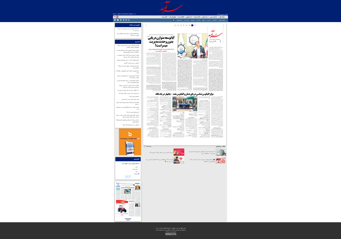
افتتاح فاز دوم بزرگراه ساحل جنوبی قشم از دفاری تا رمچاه (127, 103)
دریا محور (205, 17)
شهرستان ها (173, 17)
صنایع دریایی (213, 17)
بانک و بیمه (197, 17)
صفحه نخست (222, 20)
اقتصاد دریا (181, 17)
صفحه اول (222, 17)
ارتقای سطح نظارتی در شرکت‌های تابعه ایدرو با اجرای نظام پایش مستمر (128, 81)
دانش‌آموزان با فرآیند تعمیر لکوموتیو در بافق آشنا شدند (127, 72)
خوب (136, 171)
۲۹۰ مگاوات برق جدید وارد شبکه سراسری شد (128, 90)
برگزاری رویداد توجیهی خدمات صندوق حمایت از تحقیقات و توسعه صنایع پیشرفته (127, 51)
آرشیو (203, 20)
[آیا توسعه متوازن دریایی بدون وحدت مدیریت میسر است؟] (184, 60)
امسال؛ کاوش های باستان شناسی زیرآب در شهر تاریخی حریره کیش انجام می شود (127, 116)
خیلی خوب (135, 169)
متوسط (136, 174)
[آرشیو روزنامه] (117, 19)
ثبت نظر (128, 177)
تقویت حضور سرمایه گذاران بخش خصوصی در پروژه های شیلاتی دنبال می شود (128, 56)
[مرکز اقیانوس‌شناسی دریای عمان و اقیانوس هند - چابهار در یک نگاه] (185, 115)
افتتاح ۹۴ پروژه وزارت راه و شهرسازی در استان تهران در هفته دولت (128, 77)
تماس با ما (186, 20)
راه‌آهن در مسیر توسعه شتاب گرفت (130, 125)
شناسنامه (214, 20)
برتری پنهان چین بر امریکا (133, 112)
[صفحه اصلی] (114, 19)
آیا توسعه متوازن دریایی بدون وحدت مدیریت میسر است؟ (128, 30)
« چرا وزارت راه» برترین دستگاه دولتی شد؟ (129, 93)
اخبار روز (198, 20)
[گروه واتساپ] (128, 19)
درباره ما (208, 20)
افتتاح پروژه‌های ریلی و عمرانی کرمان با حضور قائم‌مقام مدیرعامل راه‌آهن (128, 46)
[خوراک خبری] (120, 19)
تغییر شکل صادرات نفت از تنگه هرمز (130, 99)
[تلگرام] (123, 19)
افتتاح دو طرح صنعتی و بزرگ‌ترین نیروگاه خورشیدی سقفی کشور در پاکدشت (129, 86)
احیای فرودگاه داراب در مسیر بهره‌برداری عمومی (128, 60)
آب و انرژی (189, 17)
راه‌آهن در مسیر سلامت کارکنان (131, 63)
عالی (137, 167)
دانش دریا (164, 17)
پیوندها (192, 20)
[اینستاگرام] (126, 19)
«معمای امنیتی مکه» (134, 96)
